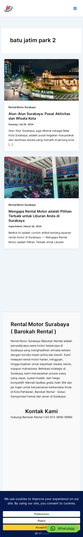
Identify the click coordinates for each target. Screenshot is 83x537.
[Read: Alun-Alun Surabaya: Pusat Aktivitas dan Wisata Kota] (41, 79)
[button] (62, 528)
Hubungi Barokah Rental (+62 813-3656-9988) (41, 417)
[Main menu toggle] (75, 8)
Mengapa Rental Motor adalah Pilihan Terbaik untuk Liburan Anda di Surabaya (40, 215)
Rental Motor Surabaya (22, 107)
